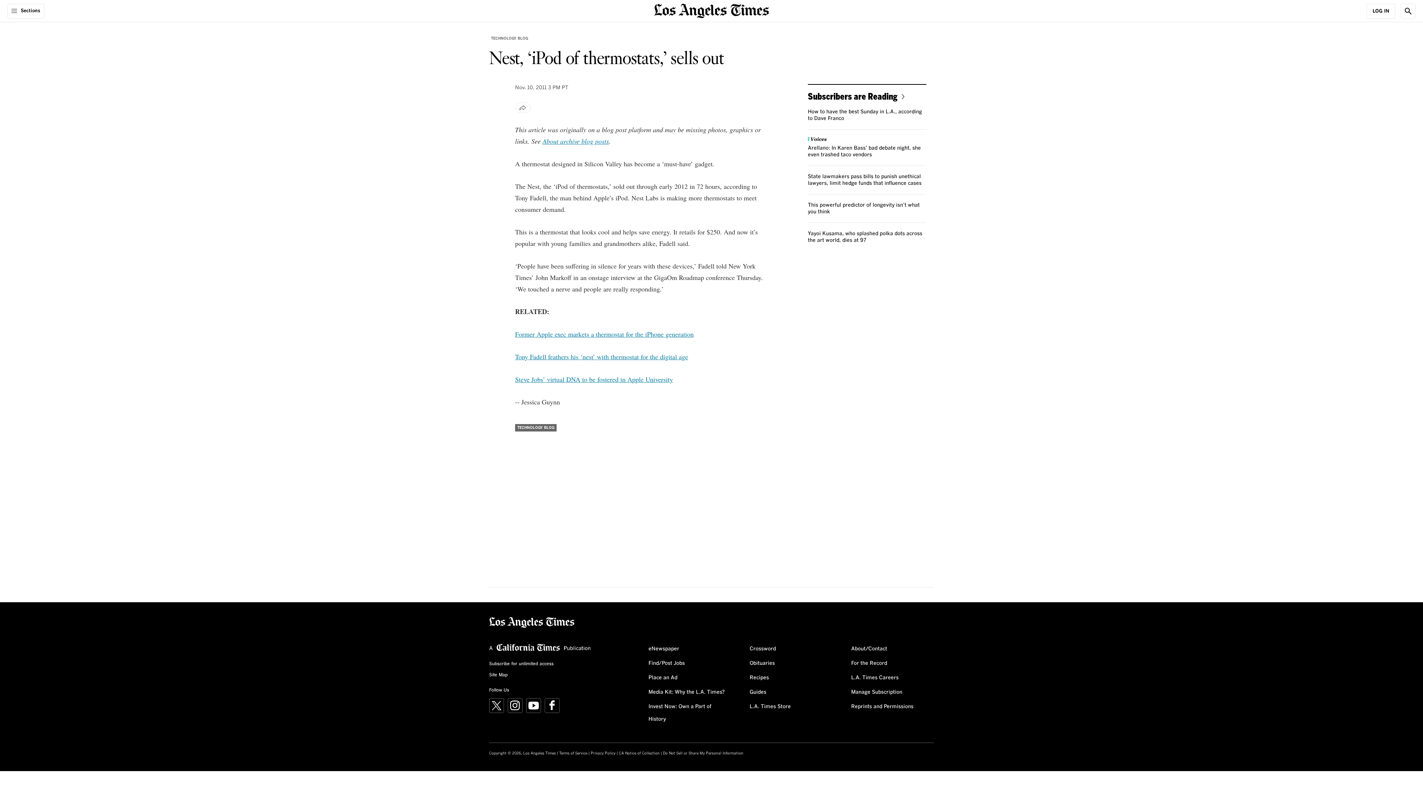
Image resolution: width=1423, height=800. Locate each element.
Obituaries (762, 663)
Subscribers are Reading (853, 96)
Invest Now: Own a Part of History (680, 713)
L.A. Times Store (770, 706)
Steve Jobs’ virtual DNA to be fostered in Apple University (594, 379)
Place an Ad (663, 677)
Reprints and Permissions (882, 706)
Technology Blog (509, 38)
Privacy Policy (603, 753)
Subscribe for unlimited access (521, 664)
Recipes (759, 677)
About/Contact (869, 648)
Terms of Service (573, 753)
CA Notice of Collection (639, 753)
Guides (758, 692)
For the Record (869, 663)
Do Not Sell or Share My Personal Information (703, 753)
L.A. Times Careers (875, 677)
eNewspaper (664, 648)
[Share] (523, 108)
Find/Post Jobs (667, 663)
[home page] (711, 10)
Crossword (763, 648)
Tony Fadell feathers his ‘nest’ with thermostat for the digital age (601, 356)
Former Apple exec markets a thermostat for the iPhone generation (604, 334)
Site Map (498, 675)
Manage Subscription (876, 692)
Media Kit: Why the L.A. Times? (687, 692)
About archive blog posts (576, 141)
